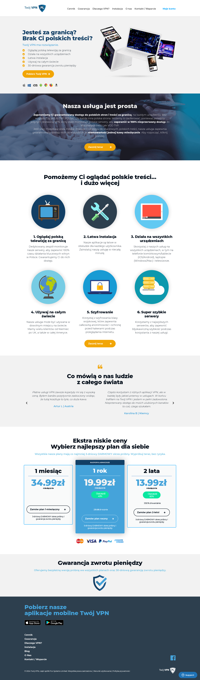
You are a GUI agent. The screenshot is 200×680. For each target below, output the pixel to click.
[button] (26, 402)
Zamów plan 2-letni (148, 512)
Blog (27, 651)
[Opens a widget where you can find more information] (188, 675)
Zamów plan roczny (96, 518)
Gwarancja (84, 8)
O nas (129, 8)
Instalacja (117, 8)
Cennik (71, 8)
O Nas (27, 655)
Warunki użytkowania (102, 671)
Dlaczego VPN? (101, 8)
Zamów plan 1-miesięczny (45, 509)
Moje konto (169, 8)
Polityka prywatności (121, 671)
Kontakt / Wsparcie (145, 8)
